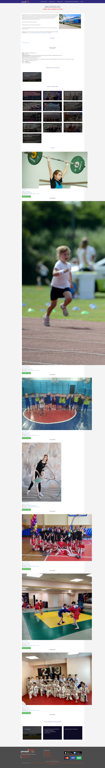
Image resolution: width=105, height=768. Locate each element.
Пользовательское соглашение (52, 764)
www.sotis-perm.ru (26, 757)
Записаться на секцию (26, 196)
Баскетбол (28, 565)
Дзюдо (28, 709)
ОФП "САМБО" (24, 641)
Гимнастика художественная (31, 505)
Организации (48, 755)
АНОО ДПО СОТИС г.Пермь (26, 753)
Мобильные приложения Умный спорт (72, 750)
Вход (82, 1)
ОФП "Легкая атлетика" (26, 366)
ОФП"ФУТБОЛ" (25, 431)
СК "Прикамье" (27, 191)
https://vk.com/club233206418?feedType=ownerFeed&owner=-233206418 (38, 32)
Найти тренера (44, 1)
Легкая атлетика (29, 369)
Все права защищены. (35, 762)
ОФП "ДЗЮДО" (24, 706)
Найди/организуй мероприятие (72, 1)
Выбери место (52, 1)
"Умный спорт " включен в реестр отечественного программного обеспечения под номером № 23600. (61, 762)
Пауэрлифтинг (24, 189)
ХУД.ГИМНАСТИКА (25, 502)
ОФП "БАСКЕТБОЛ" (25, 562)
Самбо (28, 644)
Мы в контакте (48, 751)
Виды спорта (60, 1)
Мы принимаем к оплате (69, 755)
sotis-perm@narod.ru (26, 756)
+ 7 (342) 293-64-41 (24, 755)
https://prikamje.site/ (25, 42)
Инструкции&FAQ (48, 756)
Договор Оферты (48, 753)
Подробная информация (26, 195)
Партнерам (47, 754)
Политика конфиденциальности (52, 763)
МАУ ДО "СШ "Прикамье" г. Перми (33, 193)
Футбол (28, 434)
